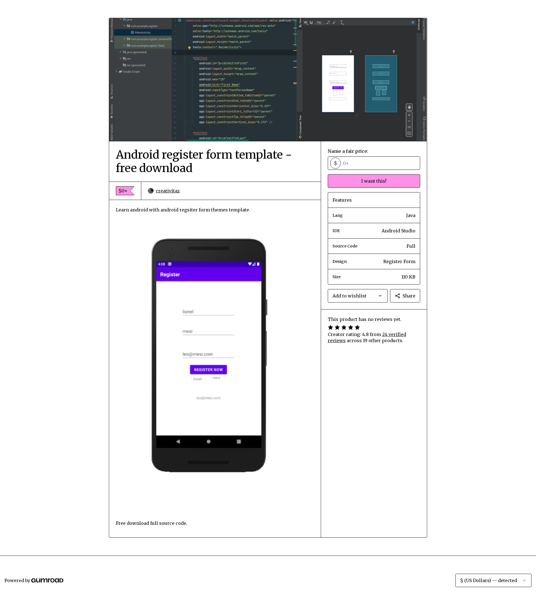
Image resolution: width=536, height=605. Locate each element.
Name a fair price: (348, 151)
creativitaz (168, 191)
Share (409, 296)
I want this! (373, 181)
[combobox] (358, 295)
